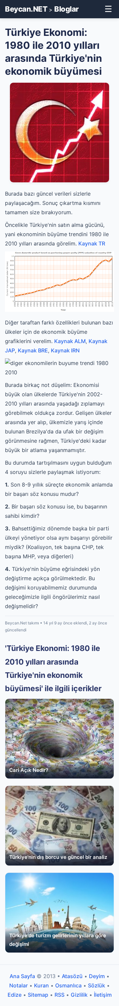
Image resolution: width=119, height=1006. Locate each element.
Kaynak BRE (33, 350)
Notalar (18, 985)
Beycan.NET (26, 9)
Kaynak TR (91, 243)
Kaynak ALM (70, 341)
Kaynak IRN (65, 350)
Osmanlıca (68, 985)
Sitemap (38, 994)
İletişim (103, 994)
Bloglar (66, 9)
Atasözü (72, 976)
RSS (59, 994)
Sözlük (96, 985)
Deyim (97, 976)
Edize (14, 994)
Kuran (41, 985)
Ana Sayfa (22, 976)
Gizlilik (79, 994)
